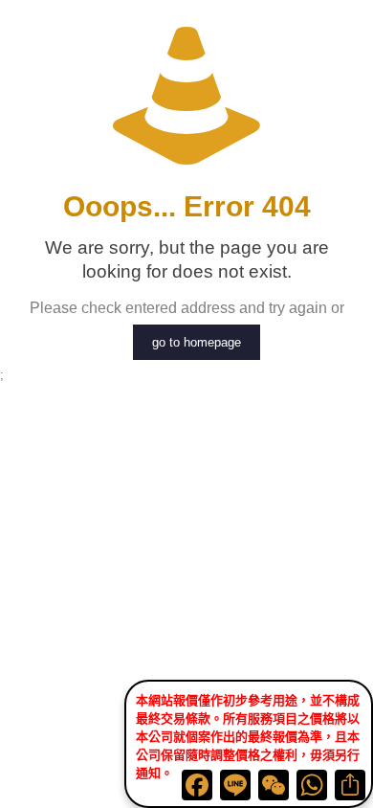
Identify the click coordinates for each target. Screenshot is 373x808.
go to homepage (196, 342)
